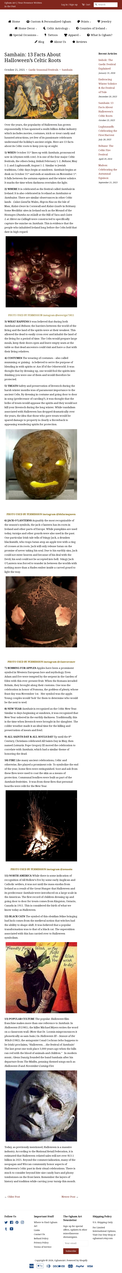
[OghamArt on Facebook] (11, 1223)
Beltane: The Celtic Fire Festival (105, 150)
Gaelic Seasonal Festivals (43, 69)
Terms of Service (42, 1247)
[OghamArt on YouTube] (11, 1229)
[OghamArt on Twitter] (6, 1223)
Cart (88, 4)
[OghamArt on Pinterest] (17, 1223)
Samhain (67, 69)
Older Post (14, 1196)
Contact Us (39, 1234)
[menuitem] (15, 21)
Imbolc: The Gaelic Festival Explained (107, 64)
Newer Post (68, 1196)
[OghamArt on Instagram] (22, 1223)
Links (37, 1230)
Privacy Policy (41, 1242)
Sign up (73, 4)
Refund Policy (41, 1238)
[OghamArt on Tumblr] (6, 1229)
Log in (64, 4)
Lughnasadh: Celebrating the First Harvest (107, 131)
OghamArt (59, 1260)
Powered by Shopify (77, 1260)
